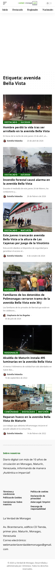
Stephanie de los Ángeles (18, 315)
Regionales (11, 352)
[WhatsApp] (30, 480)
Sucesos (25, 122)
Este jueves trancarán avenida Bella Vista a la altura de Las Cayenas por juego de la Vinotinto (26, 239)
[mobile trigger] (5, 3)
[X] (10, 480)
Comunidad (11, 411)
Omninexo (26, 566)
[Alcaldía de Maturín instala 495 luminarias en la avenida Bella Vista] (27, 339)
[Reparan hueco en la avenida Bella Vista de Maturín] (27, 398)
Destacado (10, 122)
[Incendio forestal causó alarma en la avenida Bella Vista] (27, 161)
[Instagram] (20, 480)
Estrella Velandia (14, 141)
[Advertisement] (27, 42)
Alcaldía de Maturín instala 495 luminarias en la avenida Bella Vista (27, 359)
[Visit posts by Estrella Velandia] (4, 140)
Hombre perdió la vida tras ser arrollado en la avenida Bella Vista (26, 129)
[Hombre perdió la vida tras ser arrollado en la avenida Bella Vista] (27, 109)
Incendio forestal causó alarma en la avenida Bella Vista (26, 181)
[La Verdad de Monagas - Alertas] (27, 3)
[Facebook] (5, 480)
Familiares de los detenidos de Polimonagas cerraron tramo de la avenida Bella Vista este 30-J (26, 298)
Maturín (26, 230)
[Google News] (15, 480)
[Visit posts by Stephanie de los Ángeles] (4, 315)
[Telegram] (25, 480)
